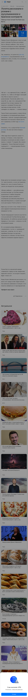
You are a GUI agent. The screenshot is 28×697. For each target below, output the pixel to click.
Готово (14, 694)
